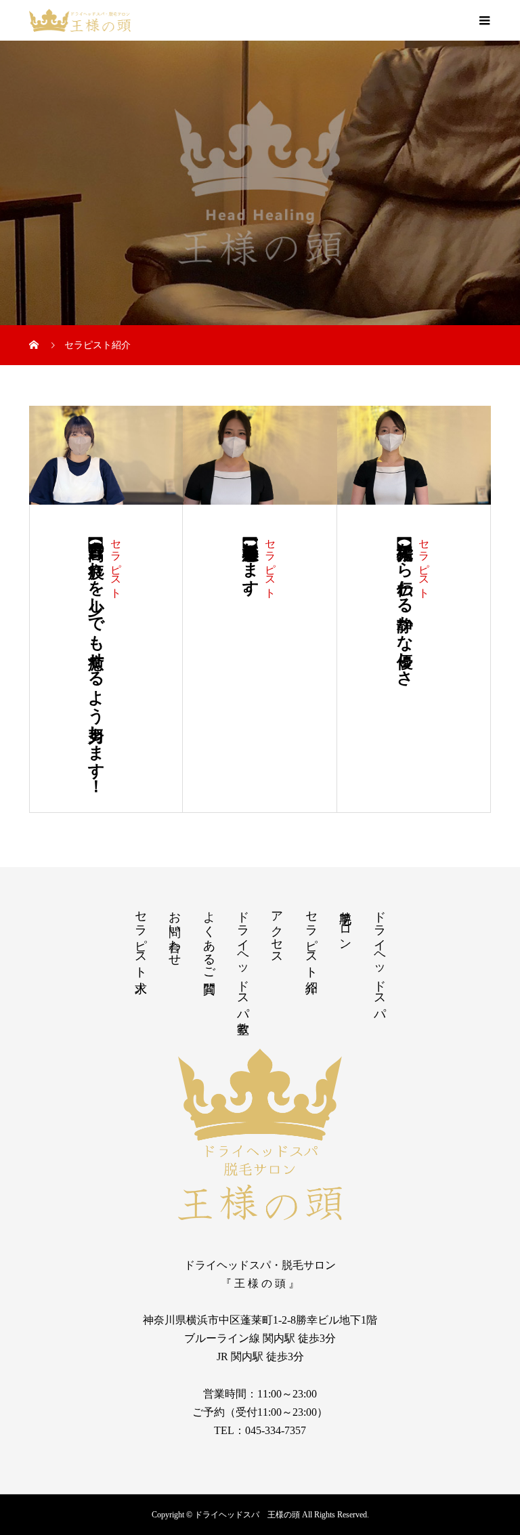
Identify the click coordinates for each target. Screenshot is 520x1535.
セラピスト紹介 (311, 938)
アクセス (277, 931)
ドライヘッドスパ (380, 958)
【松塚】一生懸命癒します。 (250, 567)
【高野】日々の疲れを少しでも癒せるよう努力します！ (96, 659)
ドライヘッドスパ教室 (243, 958)
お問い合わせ (174, 931)
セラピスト (116, 562)
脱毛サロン (345, 923)
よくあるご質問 (209, 938)
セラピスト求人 (141, 938)
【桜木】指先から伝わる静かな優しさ (405, 605)
